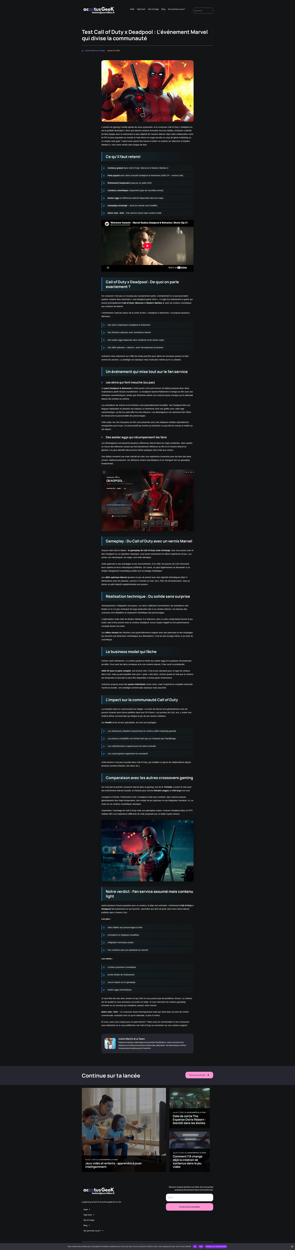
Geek (132, 9)
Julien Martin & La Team (108, 1160)
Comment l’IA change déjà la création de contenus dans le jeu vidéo (187, 1161)
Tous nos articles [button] (197, 1075)
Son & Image (153, 9)
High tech (141, 9)
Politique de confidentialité (216, 1246)
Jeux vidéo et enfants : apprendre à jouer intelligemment (113, 1165)
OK (195, 1246)
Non (201, 1246)
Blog (163, 9)
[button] (109, 1209)
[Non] (292, 1246)
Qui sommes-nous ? (176, 9)
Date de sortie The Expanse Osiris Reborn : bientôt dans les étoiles (189, 1119)
